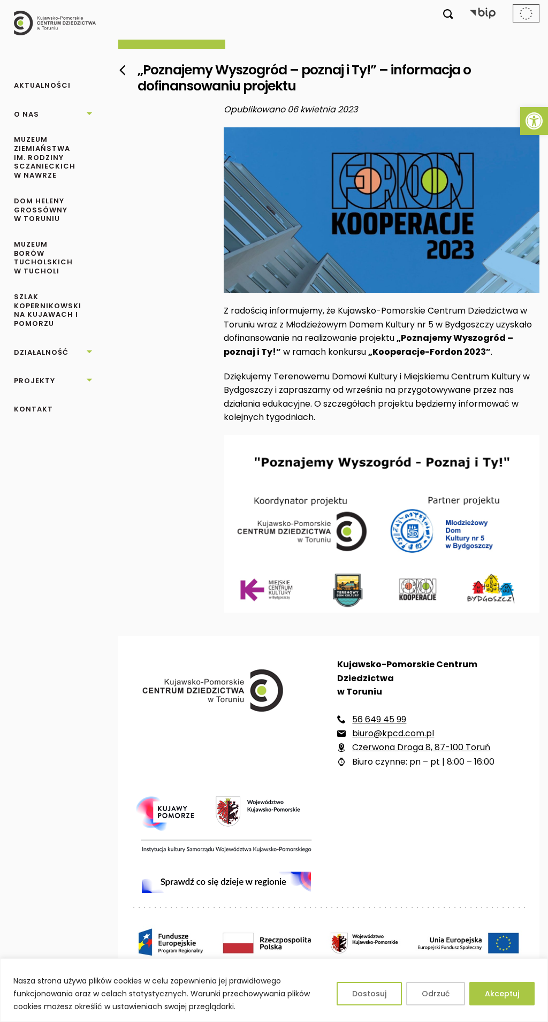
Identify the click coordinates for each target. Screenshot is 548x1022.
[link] (534, 121)
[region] (274, 990)
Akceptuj (502, 993)
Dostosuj (369, 993)
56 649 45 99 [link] (379, 719)
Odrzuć (436, 993)
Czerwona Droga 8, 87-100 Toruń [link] (421, 747)
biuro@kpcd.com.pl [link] (393, 733)
